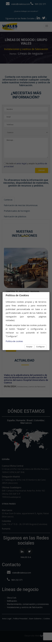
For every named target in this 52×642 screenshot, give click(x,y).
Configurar (40, 347)
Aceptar (29, 347)
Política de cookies (14, 341)
